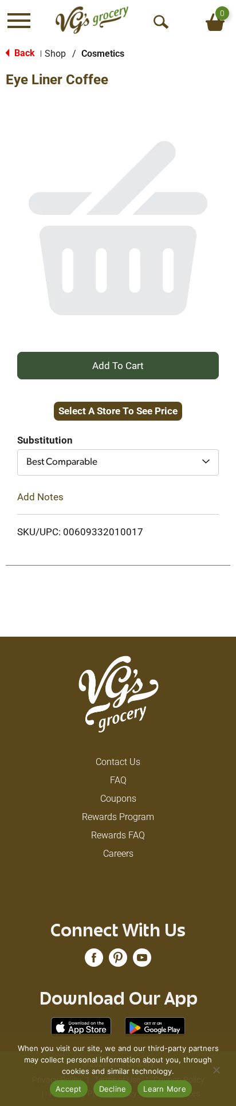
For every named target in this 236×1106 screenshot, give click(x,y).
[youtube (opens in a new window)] (142, 961)
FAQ (118, 780)
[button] (118, 365)
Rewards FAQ (118, 835)
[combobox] (118, 462)
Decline (113, 1088)
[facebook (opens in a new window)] (94, 961)
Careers (118, 853)
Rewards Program (118, 816)
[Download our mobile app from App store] (81, 1026)
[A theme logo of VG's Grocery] (92, 20)
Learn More (164, 1088)
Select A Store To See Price (118, 411)
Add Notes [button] (40, 497)
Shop (55, 53)
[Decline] (215, 1070)
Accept (69, 1088)
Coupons (118, 798)
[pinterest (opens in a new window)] (118, 961)
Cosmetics (102, 53)
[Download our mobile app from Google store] (155, 1026)
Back (23, 53)
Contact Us (118, 761)
